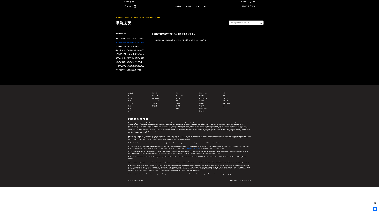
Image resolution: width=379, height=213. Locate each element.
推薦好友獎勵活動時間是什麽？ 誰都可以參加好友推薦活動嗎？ (130, 39)
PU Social (154, 103)
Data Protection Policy (245, 180)
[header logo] (130, 6)
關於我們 (201, 96)
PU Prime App (155, 96)
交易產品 (130, 93)
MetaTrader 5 (155, 101)
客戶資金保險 (226, 103)
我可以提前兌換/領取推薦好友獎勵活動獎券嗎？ (130, 50)
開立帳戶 (244, 6)
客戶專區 (252, 6)
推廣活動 (149, 17)
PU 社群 (178, 98)
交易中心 (178, 6)
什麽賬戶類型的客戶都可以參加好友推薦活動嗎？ (130, 43)
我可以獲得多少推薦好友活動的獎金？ (128, 70)
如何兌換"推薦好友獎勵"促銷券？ (127, 47)
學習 (197, 6)
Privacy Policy (233, 180)
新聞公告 (201, 106)
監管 (224, 96)
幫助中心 (201, 111)
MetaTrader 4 (155, 98)
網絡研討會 (179, 103)
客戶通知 (201, 103)
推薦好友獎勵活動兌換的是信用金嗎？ (128, 62)
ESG (224, 106)
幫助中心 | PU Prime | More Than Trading (129, 17)
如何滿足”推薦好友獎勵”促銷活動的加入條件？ (130, 54)
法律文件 (225, 98)
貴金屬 (130, 98)
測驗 (177, 101)
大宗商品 (130, 103)
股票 (129, 106)
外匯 (129, 96)
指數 (129, 101)
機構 (133, 2)
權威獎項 (201, 101)
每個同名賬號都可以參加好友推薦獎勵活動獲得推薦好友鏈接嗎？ (130, 66)
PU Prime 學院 (179, 96)
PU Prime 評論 (203, 98)
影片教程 (178, 106)
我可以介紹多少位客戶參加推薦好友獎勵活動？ (130, 58)
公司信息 (188, 6)
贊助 (205, 6)
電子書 (177, 108)
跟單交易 (154, 106)
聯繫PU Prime (203, 108)
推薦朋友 (158, 17)
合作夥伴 (126, 2)
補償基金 (225, 101)
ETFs (129, 108)
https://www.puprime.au (192, 148)
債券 (129, 111)
